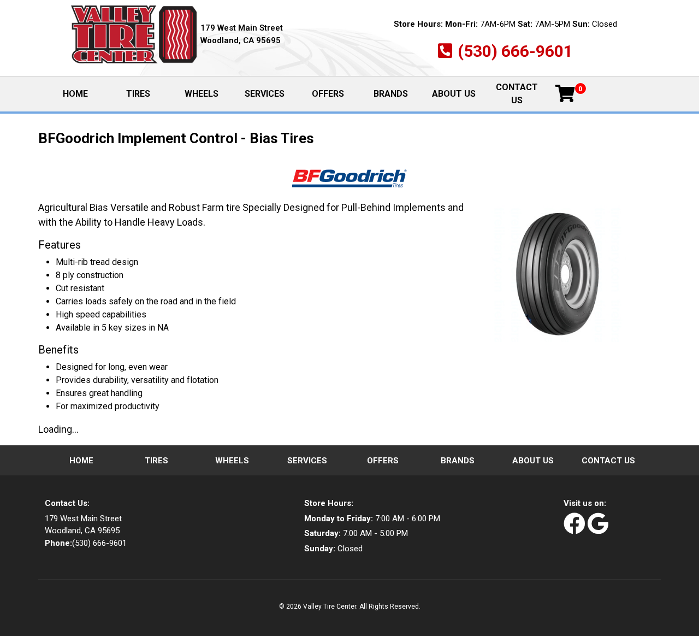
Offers (328, 94)
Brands (391, 94)
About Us (454, 94)
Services (265, 94)
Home (84, 94)
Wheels (201, 94)
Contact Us (517, 93)
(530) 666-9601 (515, 51)
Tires (138, 94)
